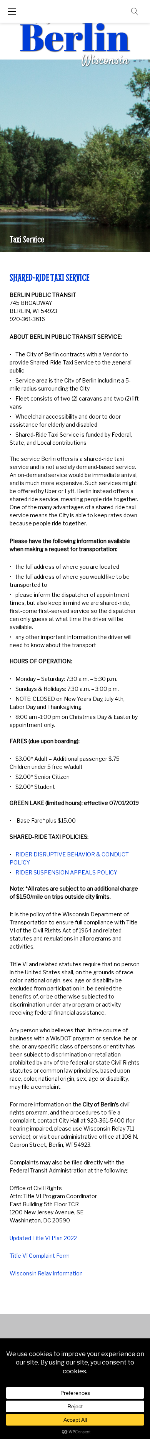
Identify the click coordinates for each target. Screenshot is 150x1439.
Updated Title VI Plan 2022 (43, 1238)
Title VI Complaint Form (40, 1255)
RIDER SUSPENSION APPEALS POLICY (66, 872)
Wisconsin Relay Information (46, 1273)
